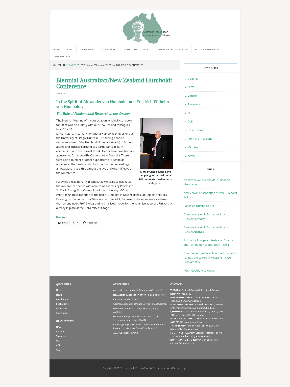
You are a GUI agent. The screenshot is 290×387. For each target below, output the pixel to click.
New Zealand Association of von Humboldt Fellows (139, 294)
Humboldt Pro (131, 368)
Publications (62, 303)
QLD (190, 121)
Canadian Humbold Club (199, 206)
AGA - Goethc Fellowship (199, 270)
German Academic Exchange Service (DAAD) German (140, 303)
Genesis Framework (154, 368)
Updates (193, 78)
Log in (184, 368)
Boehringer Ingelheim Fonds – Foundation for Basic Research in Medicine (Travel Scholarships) (210, 257)
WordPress (173, 368)
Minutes (193, 147)
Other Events (196, 130)
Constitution (62, 312)
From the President (200, 138)
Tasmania (194, 104)
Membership (62, 299)
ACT (190, 113)
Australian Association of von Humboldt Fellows (145, 28)
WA (58, 349)
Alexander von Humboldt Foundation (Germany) (137, 290)
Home (59, 290)
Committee (61, 308)
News (191, 156)
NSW (191, 87)
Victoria (192, 96)
